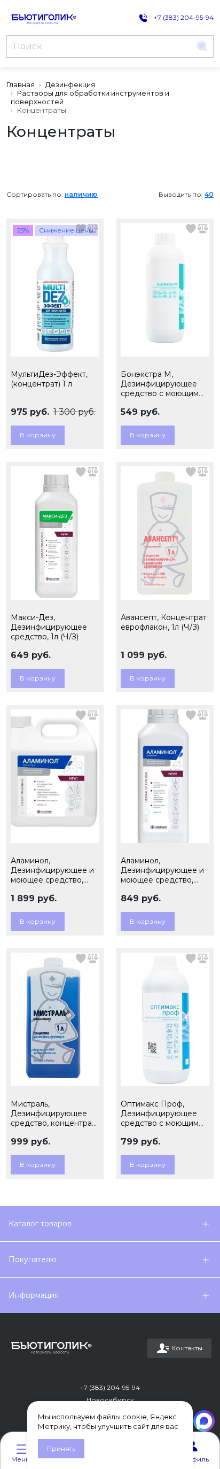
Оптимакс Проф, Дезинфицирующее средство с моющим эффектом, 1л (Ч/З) (160, 1113)
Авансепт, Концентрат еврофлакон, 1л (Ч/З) (164, 622)
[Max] (204, 1421)
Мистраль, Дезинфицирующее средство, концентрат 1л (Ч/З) (53, 1113)
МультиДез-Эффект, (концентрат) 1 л (49, 379)
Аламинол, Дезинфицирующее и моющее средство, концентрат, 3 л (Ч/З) (52, 870)
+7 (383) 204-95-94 (110, 1387)
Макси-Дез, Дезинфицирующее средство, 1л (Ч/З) (49, 627)
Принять (61, 1448)
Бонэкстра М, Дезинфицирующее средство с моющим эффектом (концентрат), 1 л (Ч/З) (162, 383)
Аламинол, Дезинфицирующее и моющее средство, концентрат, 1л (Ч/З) (162, 870)
